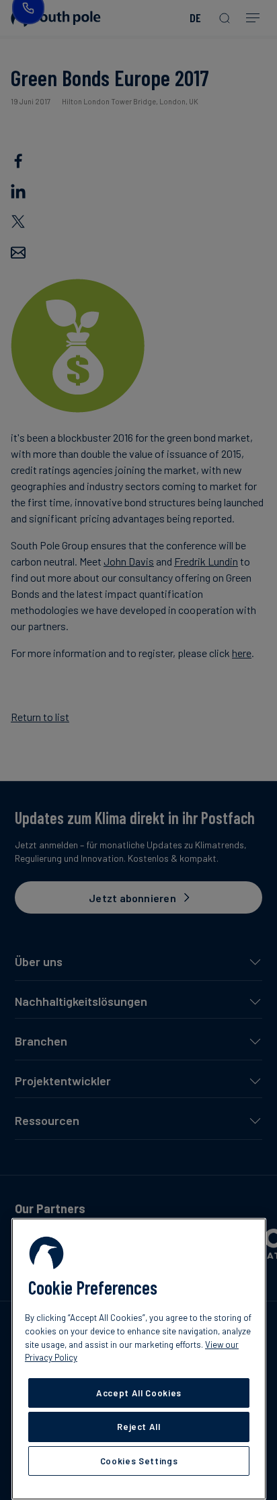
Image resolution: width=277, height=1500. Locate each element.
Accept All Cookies (139, 1393)
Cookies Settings (139, 1461)
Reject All (139, 1426)
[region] (138, 1359)
